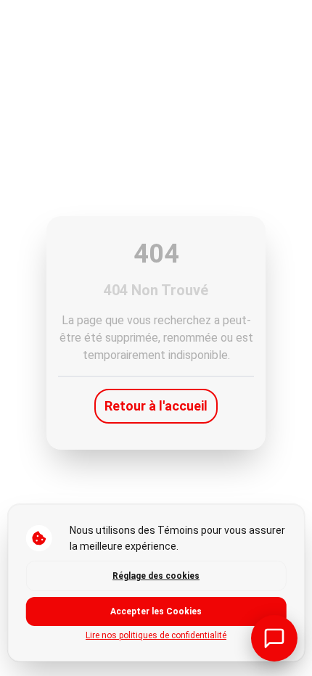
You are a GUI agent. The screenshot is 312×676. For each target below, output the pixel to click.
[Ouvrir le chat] (274, 638)
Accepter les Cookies (156, 611)
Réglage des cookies (156, 576)
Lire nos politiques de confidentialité (156, 635)
